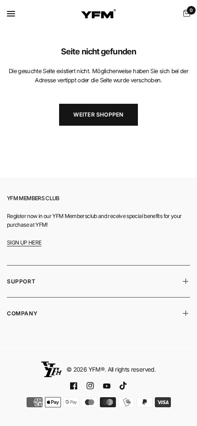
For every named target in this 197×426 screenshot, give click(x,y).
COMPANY (22, 313)
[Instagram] (90, 385)
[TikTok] (123, 386)
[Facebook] (73, 385)
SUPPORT (21, 281)
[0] (185, 13)
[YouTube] (106, 386)
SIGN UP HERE (24, 242)
